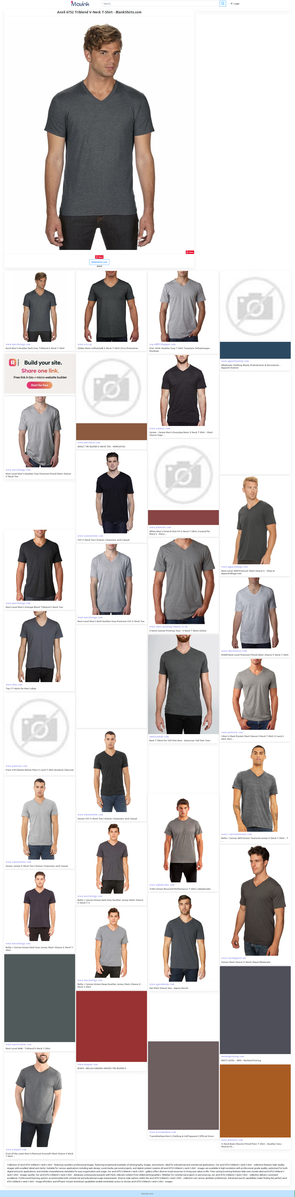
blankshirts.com (99, 262)
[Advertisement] (245, 423)
